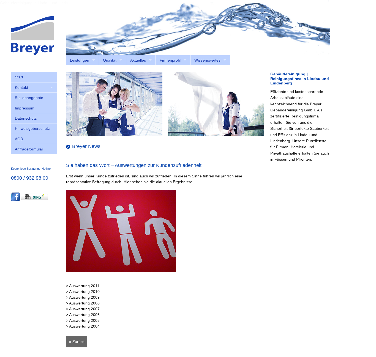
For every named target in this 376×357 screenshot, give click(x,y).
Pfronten (303, 159)
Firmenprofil (170, 60)
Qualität (109, 60)
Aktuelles (138, 60)
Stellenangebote (29, 97)
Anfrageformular (29, 149)
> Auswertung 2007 (83, 309)
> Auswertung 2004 (83, 326)
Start (19, 77)
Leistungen (79, 60)
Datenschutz (26, 118)
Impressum (24, 108)
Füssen (280, 159)
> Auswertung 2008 (83, 303)
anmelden (321, 58)
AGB (19, 139)
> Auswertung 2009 (83, 297)
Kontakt (21, 87)
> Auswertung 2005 (83, 320)
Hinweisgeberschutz (32, 128)
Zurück (78, 341)
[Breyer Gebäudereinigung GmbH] (32, 35)
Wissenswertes (207, 60)
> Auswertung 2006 (83, 314)
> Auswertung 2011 (82, 286)
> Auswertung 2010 (83, 291)
